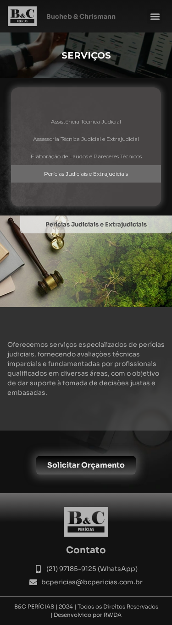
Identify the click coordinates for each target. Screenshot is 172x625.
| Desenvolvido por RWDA (86, 614)
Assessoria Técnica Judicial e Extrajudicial (86, 138)
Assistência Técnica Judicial (86, 121)
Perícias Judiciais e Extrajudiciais (86, 173)
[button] (154, 16)
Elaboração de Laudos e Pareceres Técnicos (86, 156)
